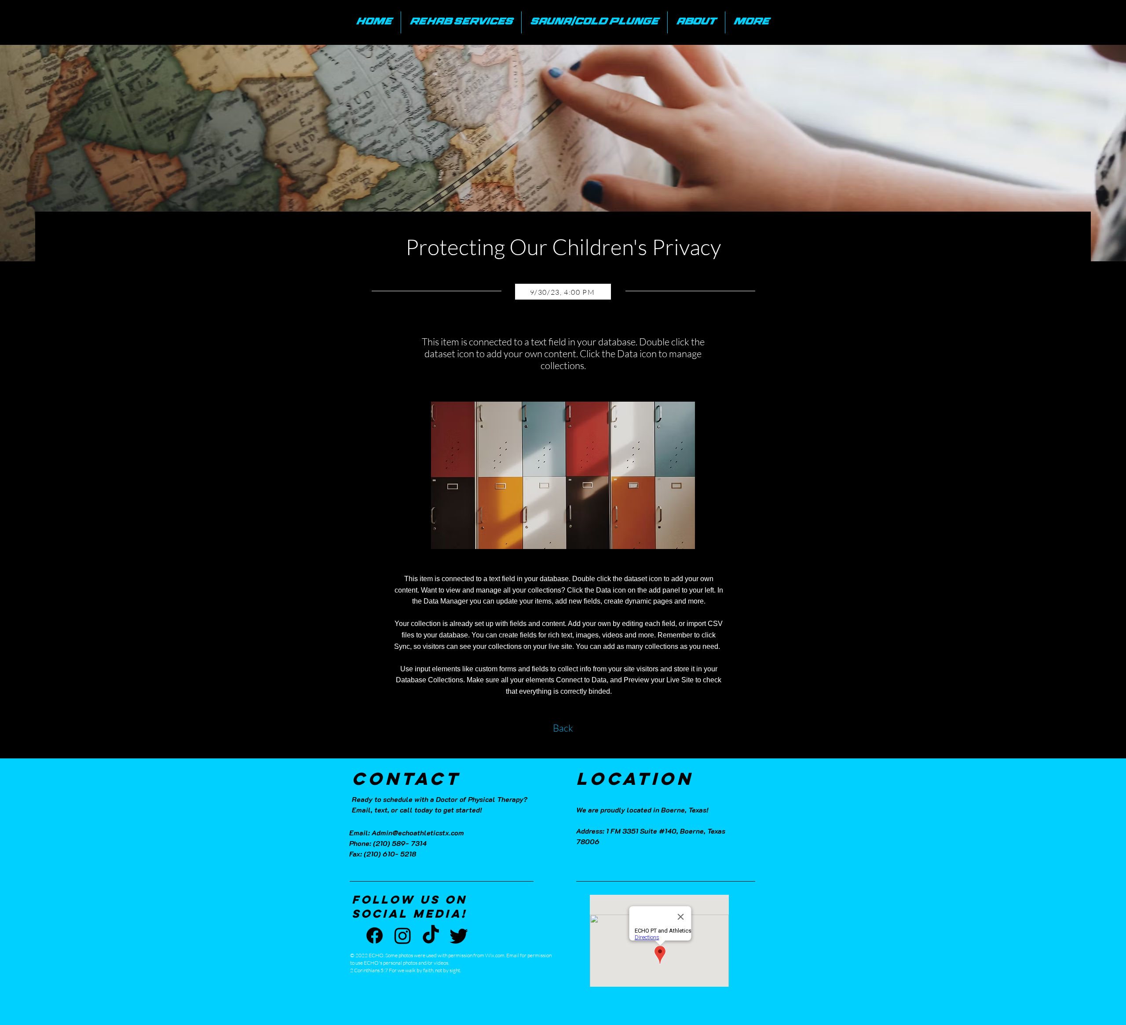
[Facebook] (374, 935)
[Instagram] (402, 935)
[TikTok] (431, 935)
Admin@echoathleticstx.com (418, 832)
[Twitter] (459, 935)
